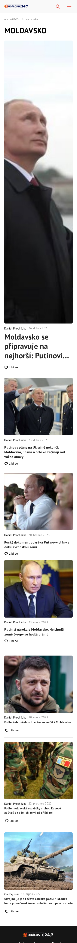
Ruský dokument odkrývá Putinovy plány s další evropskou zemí (36, 544)
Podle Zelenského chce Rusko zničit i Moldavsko (37, 722)
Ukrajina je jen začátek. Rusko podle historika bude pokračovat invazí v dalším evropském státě (38, 901)
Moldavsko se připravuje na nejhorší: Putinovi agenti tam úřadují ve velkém (35, 346)
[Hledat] (57, 6)
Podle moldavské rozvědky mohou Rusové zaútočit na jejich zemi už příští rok (32, 810)
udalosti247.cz (12, 19)
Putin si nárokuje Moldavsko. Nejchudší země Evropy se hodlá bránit (34, 631)
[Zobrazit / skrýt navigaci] (69, 6)
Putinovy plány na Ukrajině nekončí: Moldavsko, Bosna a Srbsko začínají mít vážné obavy (34, 452)
